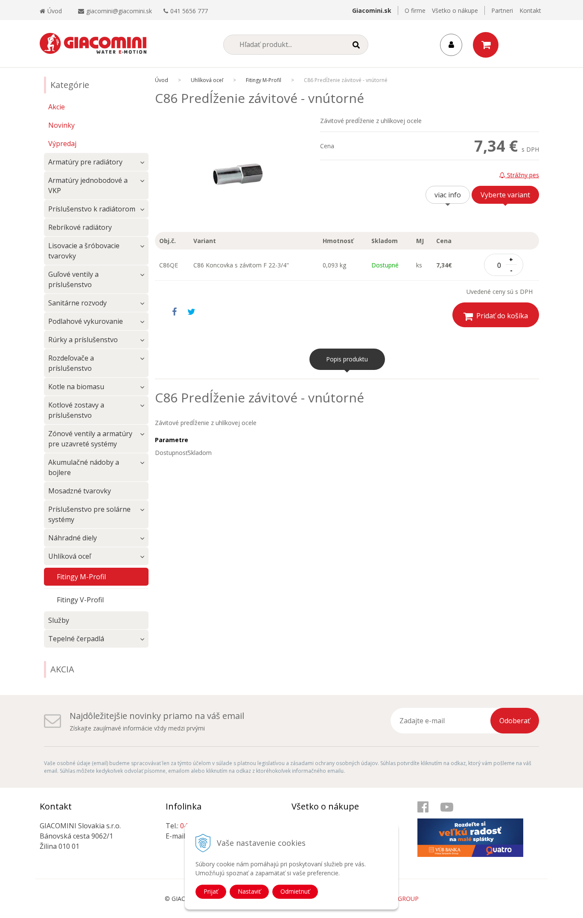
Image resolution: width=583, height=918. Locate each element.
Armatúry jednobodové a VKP (88, 185)
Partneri (502, 10)
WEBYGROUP (400, 899)
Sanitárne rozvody (77, 303)
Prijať (211, 891)
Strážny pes (522, 175)
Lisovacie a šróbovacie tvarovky (84, 251)
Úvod (54, 11)
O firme (415, 10)
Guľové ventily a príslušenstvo (73, 279)
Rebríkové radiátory (80, 227)
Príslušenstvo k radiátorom (91, 209)
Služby (58, 620)
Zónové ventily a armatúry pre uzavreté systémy (90, 439)
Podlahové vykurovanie (85, 321)
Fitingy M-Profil (263, 80)
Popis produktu (347, 359)
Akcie (56, 106)
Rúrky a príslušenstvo (83, 339)
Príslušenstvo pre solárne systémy (89, 514)
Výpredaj (62, 143)
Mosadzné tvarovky (79, 491)
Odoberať (514, 720)
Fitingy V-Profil (80, 599)
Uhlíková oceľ (207, 80)
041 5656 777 (189, 11)
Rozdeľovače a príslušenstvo (71, 363)
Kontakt (530, 10)
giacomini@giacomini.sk (119, 11)
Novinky (61, 125)
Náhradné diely (72, 538)
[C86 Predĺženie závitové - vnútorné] (237, 174)
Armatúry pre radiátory (85, 162)
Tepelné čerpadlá (76, 638)
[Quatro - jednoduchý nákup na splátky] (475, 829)
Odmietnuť (295, 891)
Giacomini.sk (371, 10)
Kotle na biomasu (76, 386)
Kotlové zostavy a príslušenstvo (76, 410)
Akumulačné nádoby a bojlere (83, 467)
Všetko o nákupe (455, 10)
